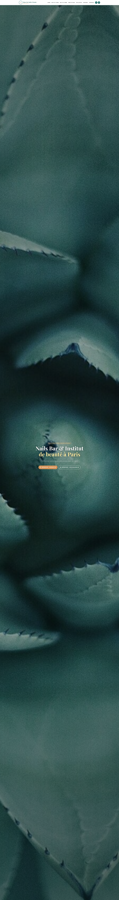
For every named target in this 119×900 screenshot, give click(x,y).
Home (49, 2)
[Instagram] (96, 2)
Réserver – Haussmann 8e (70, 467)
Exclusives (79, 2)
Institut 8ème (63, 2)
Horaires (85, 2)
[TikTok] (99, 2)
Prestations (71, 2)
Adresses (91, 2)
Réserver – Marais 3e (48, 467)
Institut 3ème (55, 2)
